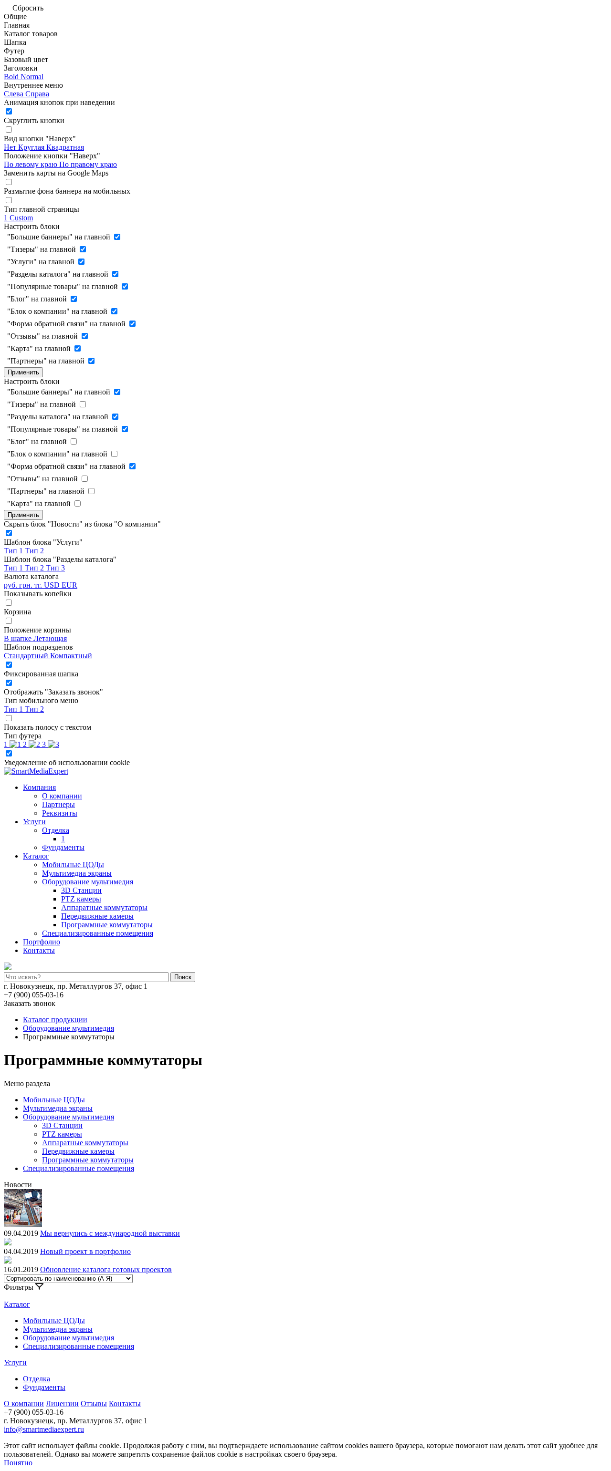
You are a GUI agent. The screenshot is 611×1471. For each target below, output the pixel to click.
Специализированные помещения (97, 933)
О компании (62, 796)
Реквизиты (59, 813)
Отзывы (94, 1403)
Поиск (182, 977)
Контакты (39, 950)
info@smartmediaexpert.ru (44, 1429)
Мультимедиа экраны (77, 873)
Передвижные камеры (97, 916)
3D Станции (81, 890)
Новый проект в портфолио (85, 1251)
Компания (39, 787)
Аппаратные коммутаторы (104, 907)
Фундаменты (63, 847)
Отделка (55, 830)
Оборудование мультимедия (87, 882)
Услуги (34, 822)
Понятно (18, 1463)
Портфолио (41, 942)
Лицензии (62, 1403)
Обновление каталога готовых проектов (106, 1269)
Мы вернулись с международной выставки (110, 1233)
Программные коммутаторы (107, 925)
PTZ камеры (81, 899)
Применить (23, 372)
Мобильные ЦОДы (73, 864)
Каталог (36, 856)
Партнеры (58, 804)
